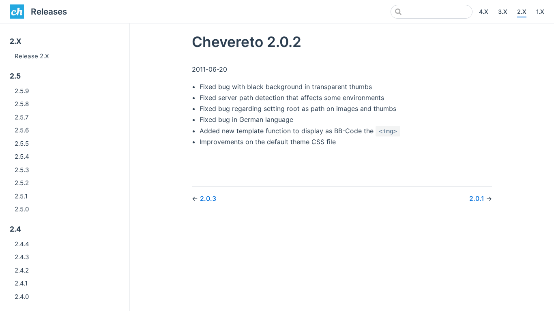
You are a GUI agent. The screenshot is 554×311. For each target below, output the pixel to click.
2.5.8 (22, 104)
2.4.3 (22, 257)
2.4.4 (22, 244)
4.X (483, 11)
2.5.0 (22, 209)
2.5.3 (22, 170)
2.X (521, 11)
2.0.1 (477, 198)
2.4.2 (22, 270)
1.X (540, 11)
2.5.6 (22, 130)
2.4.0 (22, 296)
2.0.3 (208, 198)
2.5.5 (22, 143)
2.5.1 (21, 196)
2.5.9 (22, 91)
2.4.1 (21, 283)
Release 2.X (32, 56)
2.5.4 (22, 156)
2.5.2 (22, 183)
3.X (502, 11)
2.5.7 (22, 117)
